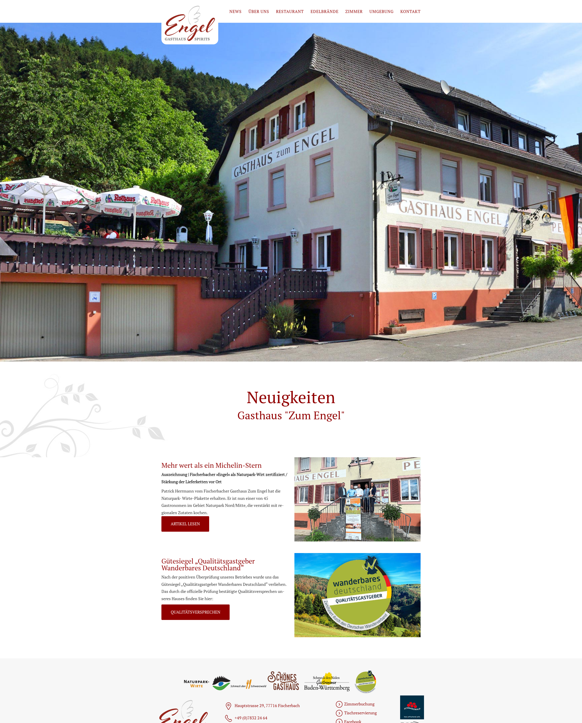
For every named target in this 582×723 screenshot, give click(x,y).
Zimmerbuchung (359, 704)
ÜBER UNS (258, 11)
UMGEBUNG (381, 11)
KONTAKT (410, 11)
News (235, 11)
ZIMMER (354, 11)
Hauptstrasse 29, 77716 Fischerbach (267, 705)
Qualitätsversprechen (195, 612)
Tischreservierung (360, 712)
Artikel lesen (185, 523)
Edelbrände (325, 11)
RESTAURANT (290, 11)
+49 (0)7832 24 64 (251, 717)
